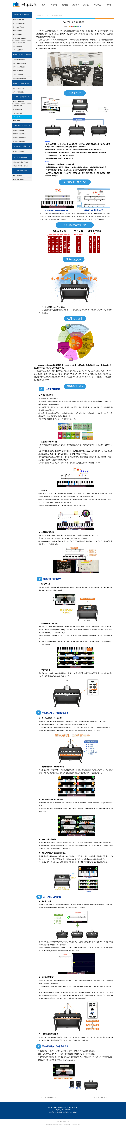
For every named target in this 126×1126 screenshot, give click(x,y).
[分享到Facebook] (78, 26)
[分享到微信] (76, 26)
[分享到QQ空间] (70, 26)
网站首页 (39, 15)
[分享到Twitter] (80, 26)
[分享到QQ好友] (74, 26)
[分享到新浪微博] (72, 26)
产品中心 (46, 15)
